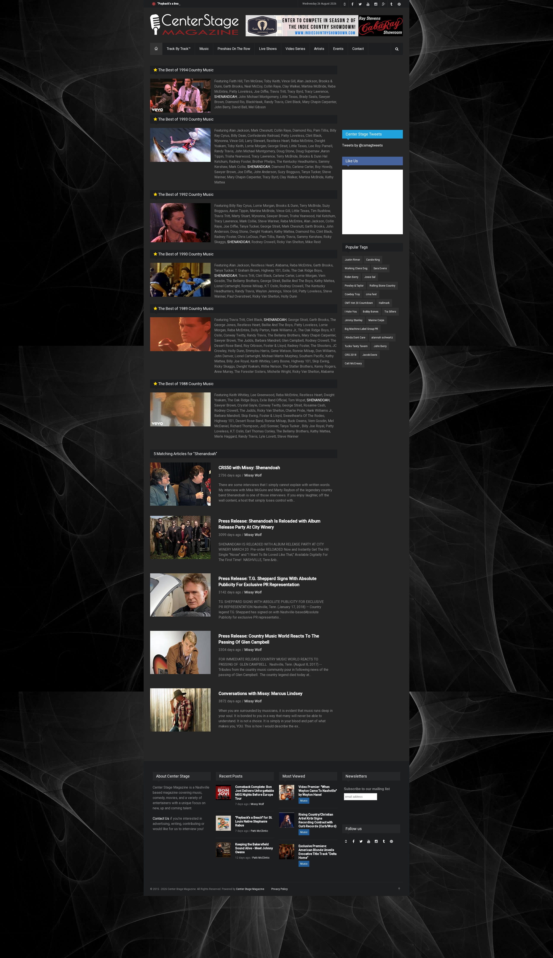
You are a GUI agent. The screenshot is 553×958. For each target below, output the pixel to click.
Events (338, 49)
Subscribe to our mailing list (367, 789)
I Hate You (351, 311)
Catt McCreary (353, 363)
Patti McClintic (259, 830)
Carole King (373, 259)
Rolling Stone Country (382, 285)
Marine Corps (376, 320)
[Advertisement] (374, 93)
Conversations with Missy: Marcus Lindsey (260, 693)
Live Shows (268, 49)
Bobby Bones (370, 311)
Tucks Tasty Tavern (356, 346)
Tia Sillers (390, 311)
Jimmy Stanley (353, 320)
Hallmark (384, 302)
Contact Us (161, 818)
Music (204, 49)
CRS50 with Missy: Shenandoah (249, 467)
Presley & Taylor (354, 285)
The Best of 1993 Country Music (185, 119)
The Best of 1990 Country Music (185, 254)
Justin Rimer (352, 259)
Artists (319, 49)
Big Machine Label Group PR (361, 328)
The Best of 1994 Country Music (185, 70)
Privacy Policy (279, 889)
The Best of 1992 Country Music (185, 194)
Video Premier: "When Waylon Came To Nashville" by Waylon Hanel (318, 790)
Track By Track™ (179, 49)
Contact (358, 49)
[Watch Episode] (180, 96)
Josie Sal (369, 277)
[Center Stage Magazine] (194, 24)
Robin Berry (351, 277)
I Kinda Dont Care (355, 337)
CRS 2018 (350, 354)
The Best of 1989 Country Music (185, 308)
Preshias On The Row (234, 49)
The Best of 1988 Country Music (185, 383)
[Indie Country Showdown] (324, 25)
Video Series (295, 49)
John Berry (380, 346)
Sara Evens (380, 268)
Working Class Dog (356, 268)
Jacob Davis (369, 354)
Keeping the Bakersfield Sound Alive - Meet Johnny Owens (254, 848)
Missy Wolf (253, 475)
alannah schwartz (382, 337)
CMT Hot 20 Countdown (359, 302)
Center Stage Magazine (250, 889)
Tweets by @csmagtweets (362, 145)
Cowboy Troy (352, 294)
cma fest (371, 294)
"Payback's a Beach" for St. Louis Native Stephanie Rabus (192, 3)
